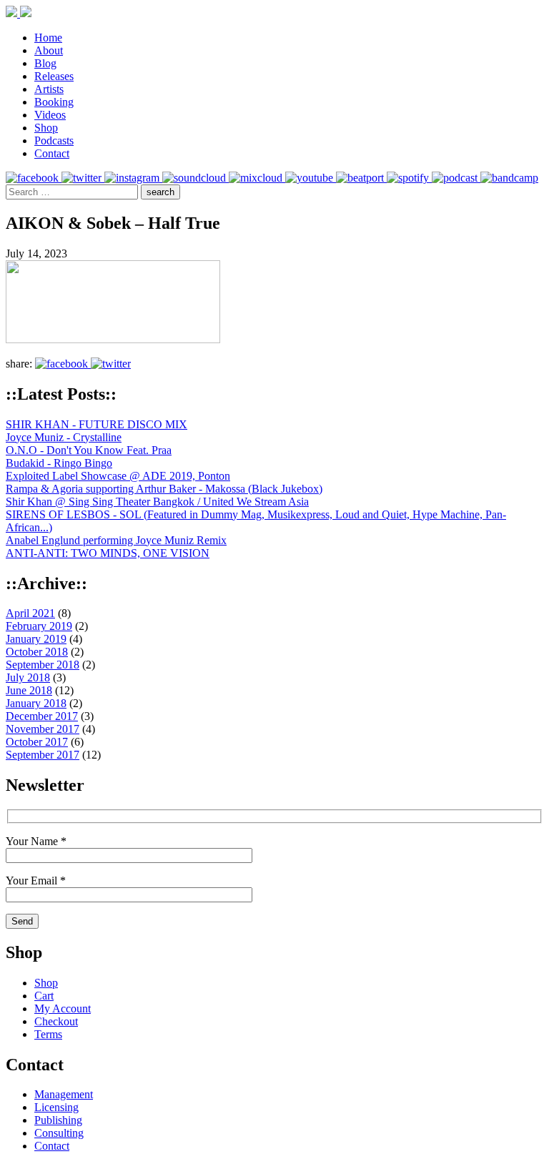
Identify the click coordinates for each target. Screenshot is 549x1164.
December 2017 (42, 716)
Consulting (59, 1133)
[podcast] (456, 178)
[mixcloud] (257, 178)
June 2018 (29, 690)
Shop (46, 128)
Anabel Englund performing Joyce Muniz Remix (116, 540)
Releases (54, 76)
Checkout (56, 1021)
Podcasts (54, 140)
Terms (48, 1034)
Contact (51, 153)
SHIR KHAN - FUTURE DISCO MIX (96, 424)
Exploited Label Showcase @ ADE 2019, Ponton (118, 476)
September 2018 (42, 665)
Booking (54, 102)
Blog (45, 63)
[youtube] (310, 178)
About (48, 50)
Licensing (56, 1107)
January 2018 (36, 703)
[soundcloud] (195, 178)
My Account (62, 1008)
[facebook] (33, 178)
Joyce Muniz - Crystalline (64, 437)
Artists (49, 89)
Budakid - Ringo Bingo (59, 463)
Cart (44, 996)
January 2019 (36, 639)
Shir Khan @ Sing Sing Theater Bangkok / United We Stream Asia (157, 501)
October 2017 (37, 742)
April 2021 (30, 613)
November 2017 (42, 729)
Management (63, 1094)
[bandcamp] (509, 178)
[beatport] (361, 178)
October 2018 (37, 652)
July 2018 (28, 677)
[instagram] (133, 178)
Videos (50, 115)
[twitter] (82, 178)
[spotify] (409, 178)
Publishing (58, 1120)
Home (48, 37)
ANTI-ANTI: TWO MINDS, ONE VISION (107, 553)
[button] (160, 191)
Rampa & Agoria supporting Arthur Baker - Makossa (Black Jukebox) (164, 489)
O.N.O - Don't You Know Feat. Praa (89, 450)
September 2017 (42, 755)
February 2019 (39, 626)
